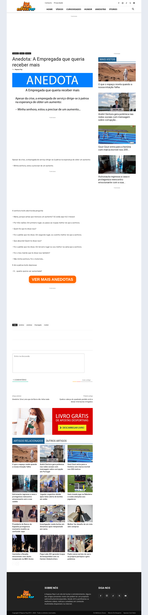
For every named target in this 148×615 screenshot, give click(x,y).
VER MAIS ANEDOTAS (52, 279)
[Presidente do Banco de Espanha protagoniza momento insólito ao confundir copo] (24, 513)
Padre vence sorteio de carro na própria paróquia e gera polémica (79, 556)
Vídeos (59, 9)
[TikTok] (126, 3)
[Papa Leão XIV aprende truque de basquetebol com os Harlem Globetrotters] (52, 543)
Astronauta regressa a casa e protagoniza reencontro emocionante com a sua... (114, 179)
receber (46, 325)
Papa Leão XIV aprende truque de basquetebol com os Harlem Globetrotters (52, 556)
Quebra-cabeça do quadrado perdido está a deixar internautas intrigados (76, 400)
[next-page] (17, 563)
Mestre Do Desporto (114, 613)
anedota (21, 325)
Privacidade (58, 3)
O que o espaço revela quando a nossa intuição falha (115, 86)
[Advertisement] (74, 34)
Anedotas (100, 9)
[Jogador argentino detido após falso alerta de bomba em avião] (52, 483)
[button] (133, 9)
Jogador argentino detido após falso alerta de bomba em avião (51, 496)
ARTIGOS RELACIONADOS (28, 440)
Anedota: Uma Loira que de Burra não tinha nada (30, 399)
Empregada (38, 325)
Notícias (28, 53)
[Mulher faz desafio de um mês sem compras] (80, 513)
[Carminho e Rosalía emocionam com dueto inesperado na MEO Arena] (24, 543)
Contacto (48, 3)
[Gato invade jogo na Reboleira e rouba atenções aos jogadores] (80, 483)
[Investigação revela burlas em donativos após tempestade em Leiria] (52, 513)
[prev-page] (13, 563)
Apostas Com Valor (129, 613)
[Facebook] (118, 3)
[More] (136, 335)
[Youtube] (134, 3)
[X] (130, 3)
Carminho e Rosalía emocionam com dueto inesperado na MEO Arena (22, 556)
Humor (88, 9)
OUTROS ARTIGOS (56, 440)
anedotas (29, 325)
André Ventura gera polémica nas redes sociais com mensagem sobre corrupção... (115, 117)
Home (49, 9)
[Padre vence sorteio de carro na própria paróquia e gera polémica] (80, 543)
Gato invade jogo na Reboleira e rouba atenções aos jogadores (80, 496)
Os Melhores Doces (99, 613)
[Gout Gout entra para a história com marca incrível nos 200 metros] (80, 453)
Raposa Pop (18, 69)
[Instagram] (122, 3)
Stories (113, 9)
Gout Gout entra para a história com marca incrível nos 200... (114, 148)
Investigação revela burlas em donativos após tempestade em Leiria (52, 526)
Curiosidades (73, 9)
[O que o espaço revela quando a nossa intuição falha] (24, 453)
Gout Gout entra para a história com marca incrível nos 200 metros (79, 466)
